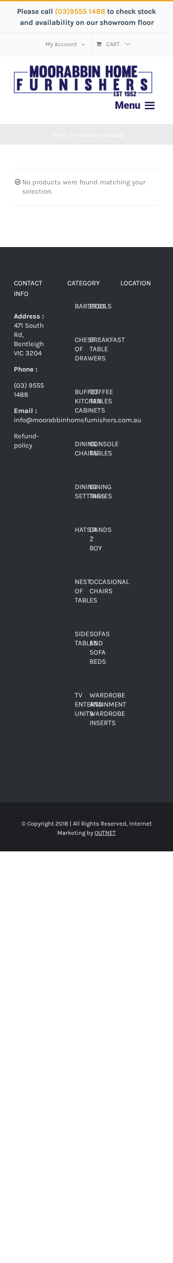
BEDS (97, 306)
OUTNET (105, 832)
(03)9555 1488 (81, 11)
